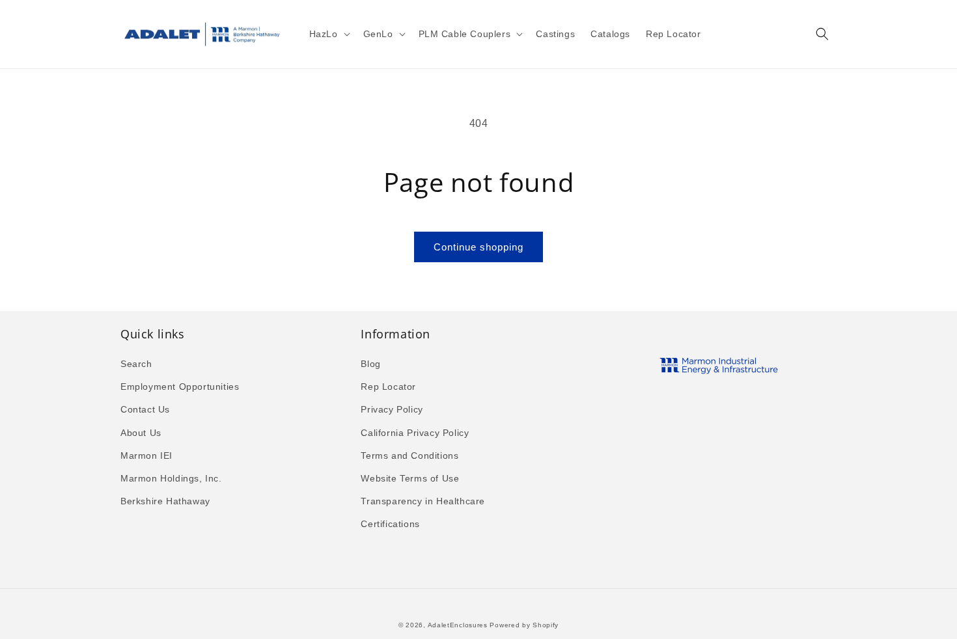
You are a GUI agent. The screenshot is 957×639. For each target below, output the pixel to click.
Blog (370, 364)
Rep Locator (388, 386)
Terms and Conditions (409, 455)
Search (136, 364)
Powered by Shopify (524, 625)
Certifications (390, 524)
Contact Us (145, 409)
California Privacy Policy (415, 433)
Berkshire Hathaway (165, 501)
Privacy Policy (392, 409)
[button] (328, 34)
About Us (140, 433)
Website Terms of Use (410, 478)
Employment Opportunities (179, 386)
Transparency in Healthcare (423, 501)
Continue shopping (478, 246)
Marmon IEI (146, 455)
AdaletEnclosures (458, 625)
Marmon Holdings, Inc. (171, 478)
